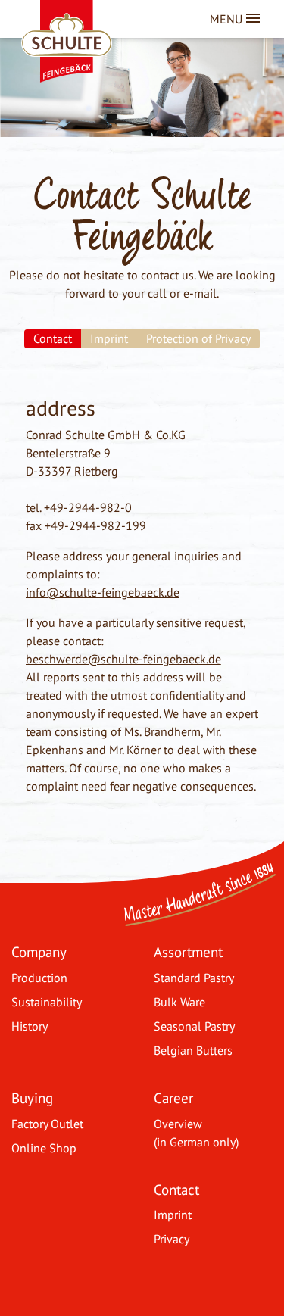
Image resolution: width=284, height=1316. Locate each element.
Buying (32, 1097)
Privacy (171, 1238)
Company (39, 951)
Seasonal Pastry (194, 1026)
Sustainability (46, 1001)
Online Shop (43, 1147)
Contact (176, 1189)
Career (173, 1097)
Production (39, 977)
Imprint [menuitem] (109, 338)
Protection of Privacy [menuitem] (198, 338)
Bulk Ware (179, 1001)
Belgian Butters (193, 1050)
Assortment (188, 951)
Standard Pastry (194, 977)
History (29, 1026)
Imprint (173, 1214)
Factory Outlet (47, 1123)
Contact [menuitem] (52, 338)
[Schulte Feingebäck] (85, 22)
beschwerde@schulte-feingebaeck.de (123, 658)
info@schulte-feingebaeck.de (102, 592)
